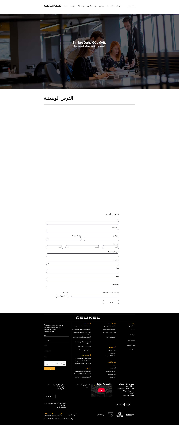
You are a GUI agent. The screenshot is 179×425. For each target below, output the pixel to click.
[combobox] (82, 247)
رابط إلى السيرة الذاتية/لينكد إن (110, 292)
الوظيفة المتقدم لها (113, 252)
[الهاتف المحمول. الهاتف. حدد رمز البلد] (49, 239)
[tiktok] (123, 404)
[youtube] (126, 404)
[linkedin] (129, 404)
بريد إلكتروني (115, 235)
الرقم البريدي (115, 284)
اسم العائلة (115, 227)
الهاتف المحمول (76, 235)
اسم (117, 219)
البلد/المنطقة (115, 260)
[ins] (117, 404)
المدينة (117, 276)
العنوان (117, 268)
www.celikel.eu (50, 331)
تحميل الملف (65, 292)
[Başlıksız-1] (120, 404)
